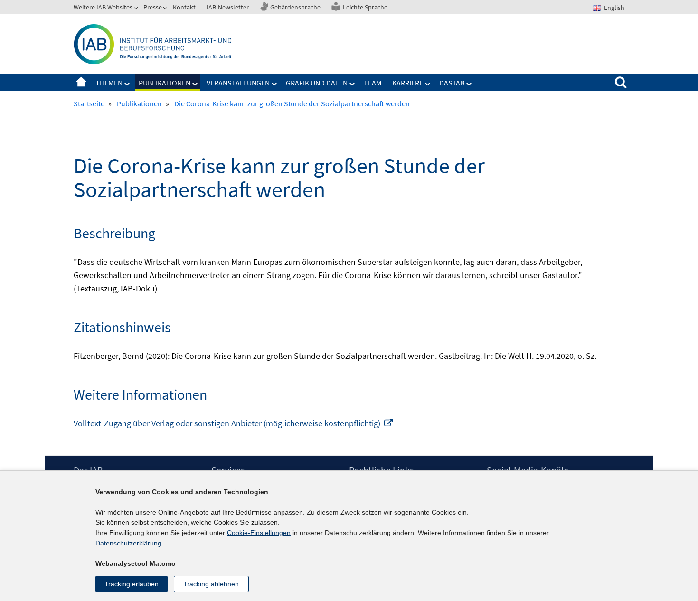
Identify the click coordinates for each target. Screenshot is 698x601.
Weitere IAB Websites (103, 7)
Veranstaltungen (238, 82)
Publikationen (164, 82)
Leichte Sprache (365, 7)
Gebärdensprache (295, 7)
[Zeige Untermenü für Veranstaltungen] (274, 84)
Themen (109, 82)
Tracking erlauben (131, 584)
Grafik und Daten (317, 82)
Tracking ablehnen (211, 584)
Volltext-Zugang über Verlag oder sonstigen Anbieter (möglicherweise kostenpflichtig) (234, 423)
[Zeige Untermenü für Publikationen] (195, 84)
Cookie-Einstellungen (259, 532)
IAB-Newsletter (228, 7)
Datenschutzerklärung (128, 543)
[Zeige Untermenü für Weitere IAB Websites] (137, 9)
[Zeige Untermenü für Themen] (127, 84)
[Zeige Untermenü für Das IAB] (469, 84)
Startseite (81, 82)
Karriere (407, 82)
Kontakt (184, 7)
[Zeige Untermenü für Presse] (166, 9)
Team (373, 82)
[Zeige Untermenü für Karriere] (428, 84)
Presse (152, 7)
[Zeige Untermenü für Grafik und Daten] (352, 84)
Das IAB (451, 82)
